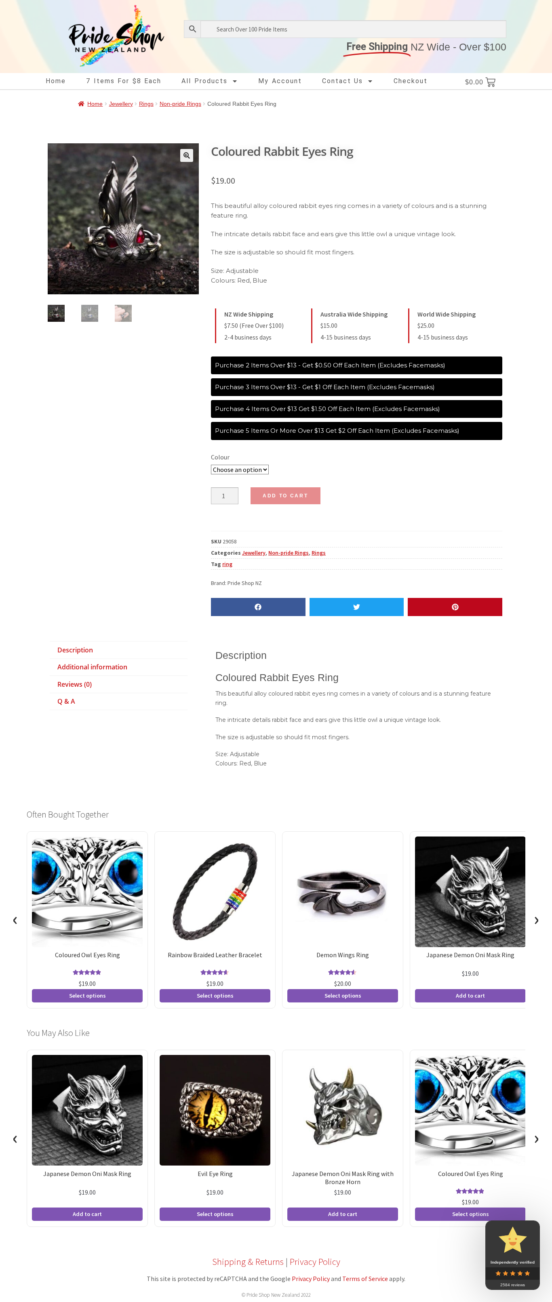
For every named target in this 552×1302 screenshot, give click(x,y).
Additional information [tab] (92, 667)
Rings (146, 104)
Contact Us (342, 81)
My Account (280, 81)
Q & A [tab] (66, 701)
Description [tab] (75, 650)
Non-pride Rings (180, 104)
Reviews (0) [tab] (74, 684)
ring (227, 564)
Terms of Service (365, 1279)
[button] (186, 155)
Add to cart (285, 496)
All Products (204, 81)
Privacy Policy (315, 1261)
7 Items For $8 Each (123, 81)
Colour (220, 457)
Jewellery (121, 104)
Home (56, 81)
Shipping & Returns (248, 1261)
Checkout (411, 81)
